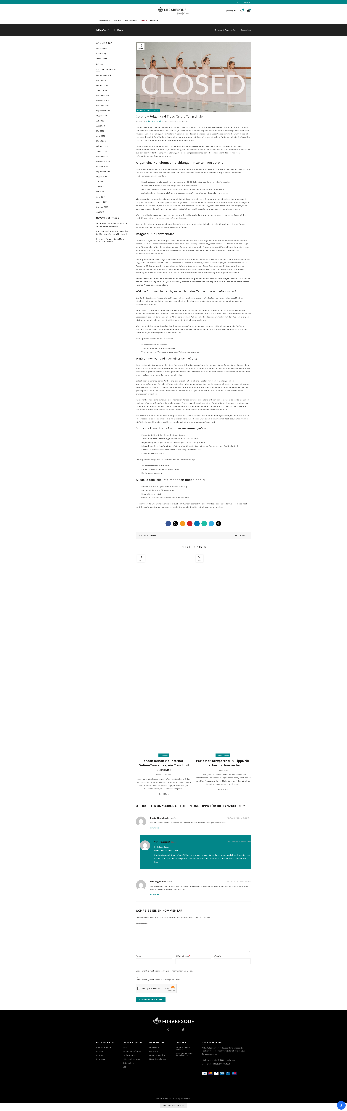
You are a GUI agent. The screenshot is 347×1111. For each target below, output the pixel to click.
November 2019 (103, 161)
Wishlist (243, 9)
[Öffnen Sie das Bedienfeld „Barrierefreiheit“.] (341, 1105)
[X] (175, 523)
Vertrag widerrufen (173, 1105)
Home (231, 2)
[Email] (182, 523)
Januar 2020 (101, 151)
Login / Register (230, 11)
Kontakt (247, 2)
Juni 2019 (100, 187)
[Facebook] (168, 523)
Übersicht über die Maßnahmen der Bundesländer (165, 497)
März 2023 (101, 80)
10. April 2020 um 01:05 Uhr (239, 818)
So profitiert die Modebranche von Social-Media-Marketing (111, 224)
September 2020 (103, 111)
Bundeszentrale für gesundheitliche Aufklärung (164, 486)
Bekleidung (104, 21)
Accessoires (131, 21)
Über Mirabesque (103, 1047)
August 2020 (101, 116)
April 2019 (100, 197)
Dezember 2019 (103, 156)
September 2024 (103, 75)
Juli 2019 (99, 182)
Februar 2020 (102, 146)
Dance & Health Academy (183, 1048)
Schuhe (117, 21)
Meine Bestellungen (157, 1059)
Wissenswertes (153, 110)
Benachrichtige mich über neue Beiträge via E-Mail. (158, 980)
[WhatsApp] (204, 523)
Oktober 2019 (102, 166)
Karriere (99, 1051)
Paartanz (149, 400)
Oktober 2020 (102, 106)
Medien (166, 278)
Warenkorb (154, 1051)
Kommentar (142, 923)
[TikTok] (218, 523)
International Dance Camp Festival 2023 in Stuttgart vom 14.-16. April (112, 232)
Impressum (101, 1059)
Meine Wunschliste (157, 1055)
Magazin (154, 21)
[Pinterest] (189, 523)
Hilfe (239, 2)
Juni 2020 (100, 126)
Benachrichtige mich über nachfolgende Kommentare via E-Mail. (164, 971)
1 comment (223, 770)
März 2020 (101, 141)
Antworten (154, 828)
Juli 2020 (100, 121)
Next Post (240, 535)
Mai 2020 (100, 131)
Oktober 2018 (102, 207)
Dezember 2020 (103, 95)
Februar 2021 (102, 85)
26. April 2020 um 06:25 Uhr (239, 881)
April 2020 (100, 136)
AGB (124, 1067)
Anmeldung (154, 1047)
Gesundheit (246, 30)
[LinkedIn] (197, 523)
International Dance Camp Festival (184, 1054)
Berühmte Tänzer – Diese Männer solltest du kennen (111, 240)
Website (217, 956)
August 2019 (101, 176)
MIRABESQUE (168, 1098)
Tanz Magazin (231, 30)
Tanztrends (164, 755)
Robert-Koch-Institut (151, 494)
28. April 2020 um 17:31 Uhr (239, 842)
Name (139, 956)
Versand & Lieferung (132, 1051)
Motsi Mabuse (193, 272)
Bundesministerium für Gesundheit (158, 490)
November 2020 (103, 100)
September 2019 (103, 171)
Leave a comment (164, 774)
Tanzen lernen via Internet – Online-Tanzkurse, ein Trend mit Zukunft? (164, 765)
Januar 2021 (101, 90)
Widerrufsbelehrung (131, 1059)
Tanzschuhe (101, 59)
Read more (164, 794)
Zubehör (100, 64)
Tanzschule (169, 121)
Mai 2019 (100, 192)
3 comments (183, 121)
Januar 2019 (101, 202)
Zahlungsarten (129, 1055)
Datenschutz (128, 1063)
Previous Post (148, 535)
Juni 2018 (100, 212)
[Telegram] (211, 523)
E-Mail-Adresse (183, 956)
